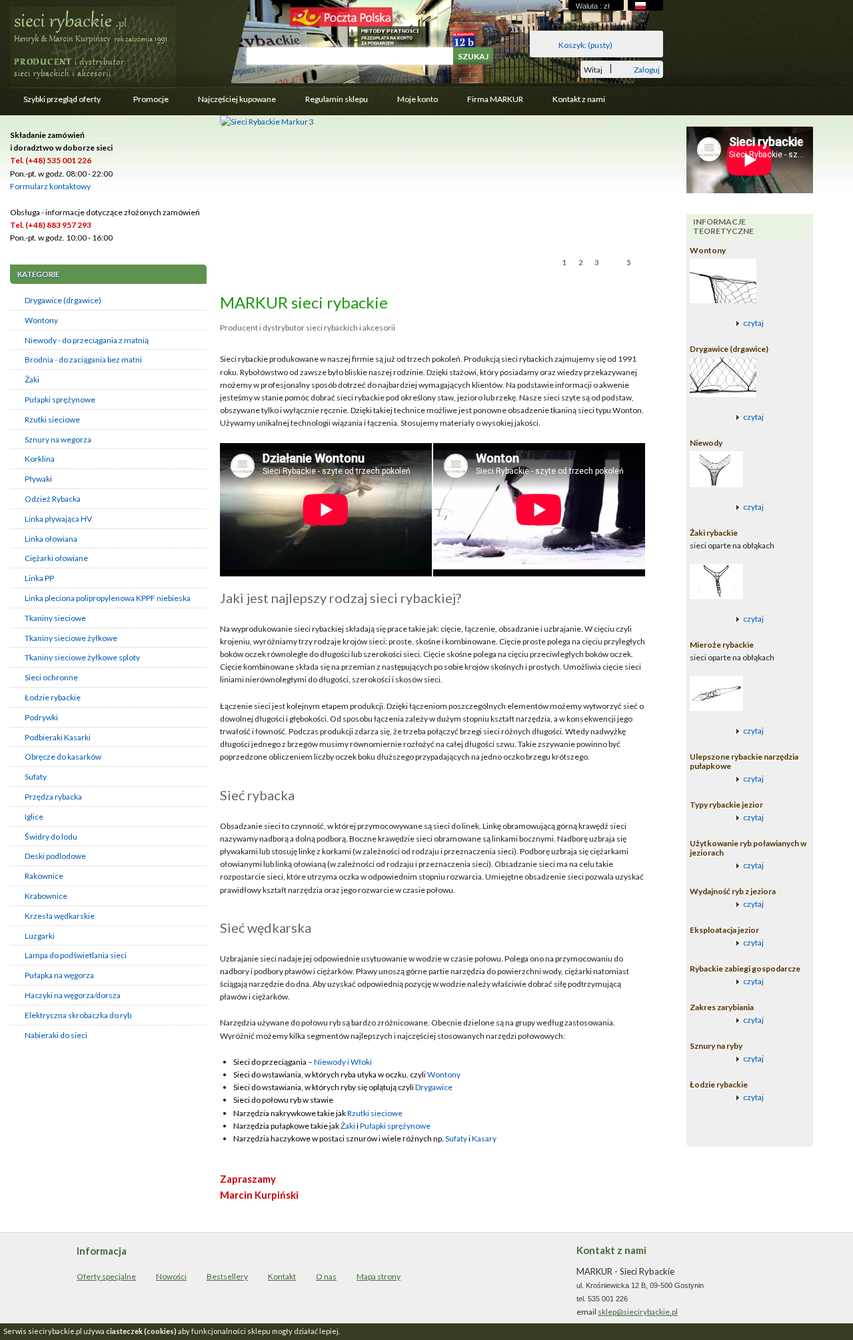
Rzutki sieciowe (52, 419)
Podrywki (41, 717)
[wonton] (267, 122)
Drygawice (433, 1087)
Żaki (32, 379)
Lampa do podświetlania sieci (76, 955)
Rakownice (44, 876)
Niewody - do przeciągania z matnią (87, 340)
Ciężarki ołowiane (56, 558)
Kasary (484, 1138)
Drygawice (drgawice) (63, 300)
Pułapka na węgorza (59, 975)
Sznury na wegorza (58, 439)
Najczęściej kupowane (237, 99)
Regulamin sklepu (336, 99)
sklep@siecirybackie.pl (638, 1312)
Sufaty (36, 777)
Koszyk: (585, 45)
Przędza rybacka (53, 797)
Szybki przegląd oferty (55, 102)
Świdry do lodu (51, 837)
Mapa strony (379, 1276)
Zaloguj (647, 69)
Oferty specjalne (106, 1276)
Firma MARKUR (495, 99)
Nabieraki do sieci (56, 1035)
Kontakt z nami (578, 99)
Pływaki (38, 479)
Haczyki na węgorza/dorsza (73, 995)
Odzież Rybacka (53, 499)
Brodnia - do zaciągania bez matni (83, 359)
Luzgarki (40, 936)
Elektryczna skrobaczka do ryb (78, 1015)
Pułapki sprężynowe (60, 399)
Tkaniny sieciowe (55, 618)
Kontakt (282, 1276)
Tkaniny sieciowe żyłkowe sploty (82, 657)
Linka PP (39, 578)
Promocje (151, 99)
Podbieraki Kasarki (58, 737)
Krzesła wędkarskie (60, 916)
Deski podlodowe (55, 856)
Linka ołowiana (51, 539)
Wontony (41, 320)
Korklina (40, 459)
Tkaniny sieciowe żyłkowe (71, 638)
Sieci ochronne (51, 677)
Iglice (34, 817)
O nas (326, 1276)
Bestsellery (227, 1276)
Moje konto (417, 99)
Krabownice (46, 896)
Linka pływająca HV (58, 519)
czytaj (753, 323)
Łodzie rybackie (53, 697)
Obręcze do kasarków (63, 757)
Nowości (171, 1276)
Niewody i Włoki (343, 1062)
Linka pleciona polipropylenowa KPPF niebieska (108, 598)
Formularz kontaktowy (50, 186)
